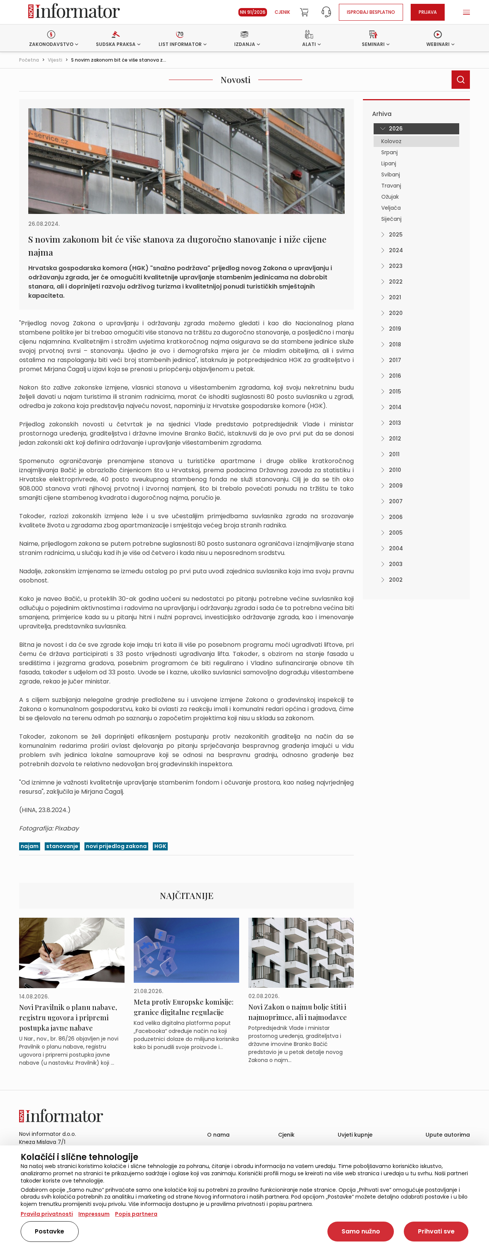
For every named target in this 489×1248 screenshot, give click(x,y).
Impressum (94, 1214)
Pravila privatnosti (47, 1214)
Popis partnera (136, 1214)
